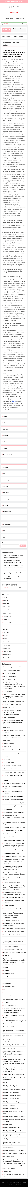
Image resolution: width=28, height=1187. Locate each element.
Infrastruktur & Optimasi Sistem (11, 769)
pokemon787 (6, 955)
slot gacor (5, 429)
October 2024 (6, 658)
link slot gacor (7, 422)
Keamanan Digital (7, 809)
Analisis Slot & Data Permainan (11, 679)
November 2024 (7, 654)
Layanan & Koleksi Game (9, 837)
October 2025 (6, 619)
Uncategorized (7, 1171)
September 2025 (7, 622)
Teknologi (5, 1082)
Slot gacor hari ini (7, 454)
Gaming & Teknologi (8, 743)
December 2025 (7, 613)
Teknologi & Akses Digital (10, 1086)
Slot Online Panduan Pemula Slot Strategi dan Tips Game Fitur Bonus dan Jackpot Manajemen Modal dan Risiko (14, 1010)
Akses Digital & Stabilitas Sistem (11, 670)
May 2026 (5, 597)
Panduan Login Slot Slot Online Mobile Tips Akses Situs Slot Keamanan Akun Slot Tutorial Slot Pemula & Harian (14, 887)
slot (4, 473)
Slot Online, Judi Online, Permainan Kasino (14, 1027)
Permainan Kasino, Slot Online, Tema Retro (14, 935)
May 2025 (5, 635)
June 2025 (5, 632)
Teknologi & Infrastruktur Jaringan (12, 1095)
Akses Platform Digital (9, 673)
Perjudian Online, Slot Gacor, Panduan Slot (14, 928)
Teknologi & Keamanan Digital (11, 1098)
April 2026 (5, 600)
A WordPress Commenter (10, 588)
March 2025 (6, 642)
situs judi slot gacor (8, 973)
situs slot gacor (7, 480)
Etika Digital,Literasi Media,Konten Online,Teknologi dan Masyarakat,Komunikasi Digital (12, 712)
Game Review (6, 740)
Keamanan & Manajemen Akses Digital (13, 799)
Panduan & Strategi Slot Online (11, 853)
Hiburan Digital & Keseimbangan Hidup (13, 753)
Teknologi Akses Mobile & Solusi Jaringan (14, 1116)
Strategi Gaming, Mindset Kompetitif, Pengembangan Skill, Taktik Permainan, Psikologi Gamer (13, 1069)
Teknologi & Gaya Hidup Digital (11, 1092)
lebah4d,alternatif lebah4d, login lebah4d (13, 840)
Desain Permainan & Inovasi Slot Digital (13, 701)
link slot (5, 442)
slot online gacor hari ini (9, 1005)
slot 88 (14, 401)
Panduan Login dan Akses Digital (11, 882)
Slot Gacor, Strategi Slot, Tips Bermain (13, 999)
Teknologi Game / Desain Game (11, 1139)
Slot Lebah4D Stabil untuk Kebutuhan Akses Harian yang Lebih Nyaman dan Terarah (13, 567)
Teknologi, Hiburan (8, 1147)
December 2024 (7, 651)
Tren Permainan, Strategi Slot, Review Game (14, 1153)
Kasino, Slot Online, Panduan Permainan (13, 796)
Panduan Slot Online (8, 905)
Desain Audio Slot (8, 691)
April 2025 (5, 638)
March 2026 (6, 603)
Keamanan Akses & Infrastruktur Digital (13, 803)
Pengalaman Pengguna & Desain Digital (13, 920)
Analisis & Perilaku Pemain (10, 676)
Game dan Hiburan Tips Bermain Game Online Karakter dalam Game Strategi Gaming (13, 722)
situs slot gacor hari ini (9, 986)
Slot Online (6, 1002)
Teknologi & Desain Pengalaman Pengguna (14, 1089)
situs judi (5, 967)
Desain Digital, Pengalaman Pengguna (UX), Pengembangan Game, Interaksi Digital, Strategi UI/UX (14, 696)
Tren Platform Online (8, 1156)
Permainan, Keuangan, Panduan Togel (12, 949)
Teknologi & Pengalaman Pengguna (12, 1102)
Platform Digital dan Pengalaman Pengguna (14, 952)
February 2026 (6, 607)
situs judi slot (6, 970)
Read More (5, 409)
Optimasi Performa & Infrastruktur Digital (13, 850)
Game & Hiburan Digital (9, 717)
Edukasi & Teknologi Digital (10, 707)
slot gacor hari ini (7, 996)
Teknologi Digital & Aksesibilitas (11, 1127)
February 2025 (6, 645)
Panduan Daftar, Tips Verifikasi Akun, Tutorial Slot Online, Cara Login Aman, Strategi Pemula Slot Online (13, 868)
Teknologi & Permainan (9, 1105)
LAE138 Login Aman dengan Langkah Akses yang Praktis (12, 1)
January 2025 (6, 648)
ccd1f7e (6, 59)
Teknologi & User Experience (10, 1108)
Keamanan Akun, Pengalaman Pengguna (13, 806)
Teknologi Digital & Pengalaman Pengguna (14, 1131)
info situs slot (6, 759)
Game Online (6, 727)
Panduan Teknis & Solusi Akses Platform (13, 908)
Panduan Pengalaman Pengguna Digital (13, 897)
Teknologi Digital (7, 1124)
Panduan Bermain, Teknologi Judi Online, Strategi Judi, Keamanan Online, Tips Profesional (13, 861)
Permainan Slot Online (9, 938)
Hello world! (22, 588)
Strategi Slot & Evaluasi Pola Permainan (13, 1074)
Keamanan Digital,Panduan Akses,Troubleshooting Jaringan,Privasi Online (13, 817)
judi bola (5, 780)
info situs (5, 756)
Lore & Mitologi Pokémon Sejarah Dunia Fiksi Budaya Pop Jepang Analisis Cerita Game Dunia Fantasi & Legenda (13, 845)
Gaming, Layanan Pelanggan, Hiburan (12, 749)
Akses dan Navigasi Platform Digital (12, 667)
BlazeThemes (17, 1184)
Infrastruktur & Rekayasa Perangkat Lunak (14, 772)
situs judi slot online (8, 977)
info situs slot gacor (8, 762)
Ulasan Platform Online (9, 1168)
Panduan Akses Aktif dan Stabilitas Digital (14, 856)
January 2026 (6, 610)
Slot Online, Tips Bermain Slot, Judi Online (14, 1045)
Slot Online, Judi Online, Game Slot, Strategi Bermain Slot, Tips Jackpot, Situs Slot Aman (14, 1022)
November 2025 (7, 616)
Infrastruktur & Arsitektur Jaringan (12, 765)
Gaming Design (7, 746)
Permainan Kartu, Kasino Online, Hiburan (13, 931)
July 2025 (5, 629)
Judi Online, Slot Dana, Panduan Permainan (14, 783)
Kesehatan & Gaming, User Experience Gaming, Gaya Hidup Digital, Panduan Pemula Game (13, 832)
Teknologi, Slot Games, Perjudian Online (13, 1150)
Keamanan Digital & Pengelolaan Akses (13, 812)
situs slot (5, 467)
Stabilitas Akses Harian (9, 1048)
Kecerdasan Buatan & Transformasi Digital (14, 827)
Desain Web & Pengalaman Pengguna (12, 704)
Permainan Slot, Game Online (10, 946)
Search (4, 543)
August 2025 (6, 626)
